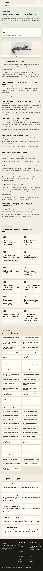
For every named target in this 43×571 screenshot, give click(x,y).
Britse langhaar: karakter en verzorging (31, 347)
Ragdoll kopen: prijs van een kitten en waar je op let (31, 356)
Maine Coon (6, 86)
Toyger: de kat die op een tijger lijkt (30, 415)
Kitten (31, 558)
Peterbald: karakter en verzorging (10, 428)
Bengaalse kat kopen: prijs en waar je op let (31, 370)
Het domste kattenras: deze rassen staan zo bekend (10, 469)
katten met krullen (8, 131)
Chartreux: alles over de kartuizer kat (31, 379)
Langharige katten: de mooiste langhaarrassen (29, 389)
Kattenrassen (20, 544)
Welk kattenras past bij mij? (29, 436)
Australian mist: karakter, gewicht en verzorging (31, 455)
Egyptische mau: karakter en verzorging (29, 384)
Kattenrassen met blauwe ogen (30, 419)
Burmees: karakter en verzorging (10, 383)
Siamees (16, 103)
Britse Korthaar (6, 103)
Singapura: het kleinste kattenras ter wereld (11, 398)
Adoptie (31, 561)
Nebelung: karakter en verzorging (10, 411)
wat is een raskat (7, 194)
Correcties (20, 567)
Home (3, 5)
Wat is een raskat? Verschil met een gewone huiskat (11, 375)
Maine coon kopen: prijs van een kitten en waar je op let (11, 343)
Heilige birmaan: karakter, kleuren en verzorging (31, 338)
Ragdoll (7, 90)
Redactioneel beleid (9, 567)
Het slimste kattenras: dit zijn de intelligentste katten (30, 464)
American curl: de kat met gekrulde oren (10, 437)
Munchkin (5, 155)
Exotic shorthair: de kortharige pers (10, 407)
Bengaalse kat (6, 168)
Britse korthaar (21, 558)
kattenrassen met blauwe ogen (25, 214)
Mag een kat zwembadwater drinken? (35, 547)
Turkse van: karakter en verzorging (10, 415)
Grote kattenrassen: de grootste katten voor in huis (30, 365)
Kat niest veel (32, 551)
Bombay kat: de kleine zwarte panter (11, 379)
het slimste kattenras (14, 216)
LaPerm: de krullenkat (8, 454)
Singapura (13, 155)
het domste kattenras (25, 216)
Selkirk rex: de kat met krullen (29, 428)
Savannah (10, 141)
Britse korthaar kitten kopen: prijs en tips (31, 343)
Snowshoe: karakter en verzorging (10, 432)
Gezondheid (20, 548)
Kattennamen (20, 551)
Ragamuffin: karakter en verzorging (10, 364)
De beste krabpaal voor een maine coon (10, 370)
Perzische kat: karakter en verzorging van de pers (11, 338)
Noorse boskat (15, 86)
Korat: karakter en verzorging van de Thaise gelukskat (31, 394)
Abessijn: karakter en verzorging (30, 352)
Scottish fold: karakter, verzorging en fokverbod (31, 403)
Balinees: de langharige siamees (30, 361)
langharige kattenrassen (12, 97)
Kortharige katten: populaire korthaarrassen (9, 441)
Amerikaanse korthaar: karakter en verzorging (10, 389)
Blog (31, 556)
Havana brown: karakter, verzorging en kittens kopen (11, 464)
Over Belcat (4, 567)
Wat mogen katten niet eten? (35, 544)
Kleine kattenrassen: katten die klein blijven (11, 424)
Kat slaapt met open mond (35, 549)
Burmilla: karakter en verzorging (10, 450)
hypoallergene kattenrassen (8, 180)
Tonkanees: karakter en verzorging (10, 446)
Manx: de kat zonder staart (29, 398)
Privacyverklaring (28, 567)
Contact (23, 567)
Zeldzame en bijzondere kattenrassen (11, 402)
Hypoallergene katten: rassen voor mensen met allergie (10, 394)
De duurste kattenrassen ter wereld (31, 459)
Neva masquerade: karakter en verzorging (30, 424)
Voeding (19, 549)
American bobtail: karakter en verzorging (29, 446)
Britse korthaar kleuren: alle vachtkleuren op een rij (9, 348)
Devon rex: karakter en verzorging (10, 352)
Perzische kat (15, 90)
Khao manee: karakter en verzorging (31, 432)
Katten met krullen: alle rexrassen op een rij (31, 441)
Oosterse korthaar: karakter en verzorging (10, 356)
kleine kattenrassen (34, 161)
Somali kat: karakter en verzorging (30, 407)
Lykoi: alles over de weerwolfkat (30, 411)
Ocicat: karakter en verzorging (9, 419)
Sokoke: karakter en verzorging (10, 459)
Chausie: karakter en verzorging (30, 450)
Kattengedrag (20, 546)
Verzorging (32, 559)
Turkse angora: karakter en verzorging (31, 374)
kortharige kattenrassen (21, 114)
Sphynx (5, 121)
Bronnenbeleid (15, 567)
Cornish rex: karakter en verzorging (10, 361)
